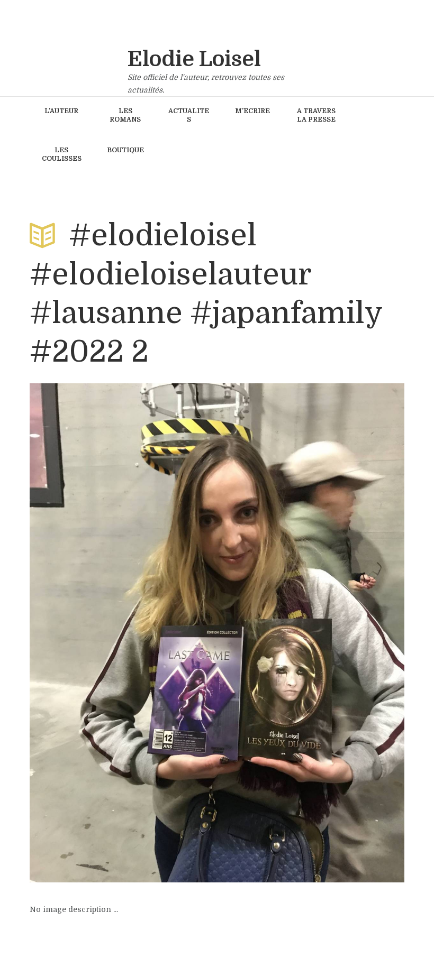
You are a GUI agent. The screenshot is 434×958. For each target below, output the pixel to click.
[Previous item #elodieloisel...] (123, 633)
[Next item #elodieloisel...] (310, 633)
